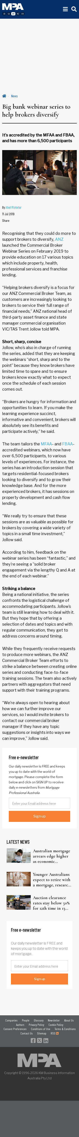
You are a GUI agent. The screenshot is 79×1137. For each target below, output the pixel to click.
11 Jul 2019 (8, 214)
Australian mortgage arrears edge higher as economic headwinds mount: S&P (51, 856)
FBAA (67, 444)
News (14, 96)
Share (5, 220)
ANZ (59, 239)
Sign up (39, 816)
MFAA (46, 444)
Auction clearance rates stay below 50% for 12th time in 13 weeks (51, 903)
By (12, 207)
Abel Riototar (14, 207)
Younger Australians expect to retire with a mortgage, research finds (51, 880)
